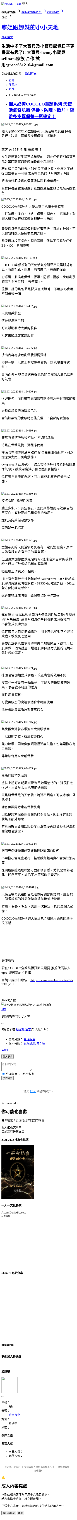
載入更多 (7, 1056)
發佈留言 (7, 1078)
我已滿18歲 (9, 1513)
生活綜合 (29, 1039)
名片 (11, 89)
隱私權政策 (63, 1467)
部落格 (13, 84)
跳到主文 (7, 37)
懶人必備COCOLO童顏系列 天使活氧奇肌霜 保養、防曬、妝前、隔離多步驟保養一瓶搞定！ (41, 110)
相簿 (11, 80)
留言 (28, 1029)
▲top (4, 1049)
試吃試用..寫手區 (34, 1043)
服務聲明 (38, 1470)
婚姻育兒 (31, 73)
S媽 (3, 1009)
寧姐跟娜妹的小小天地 (30, 27)
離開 (20, 1513)
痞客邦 (20, 1029)
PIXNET (17, 1467)
